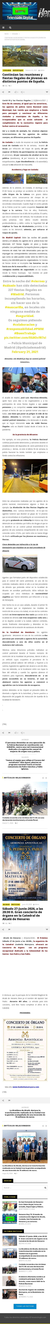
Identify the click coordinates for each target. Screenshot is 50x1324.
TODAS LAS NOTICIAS (25, 1306)
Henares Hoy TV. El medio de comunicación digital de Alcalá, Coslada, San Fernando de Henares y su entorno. (32, 1218)
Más (47, 92)
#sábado (9, 285)
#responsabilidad (19, 329)
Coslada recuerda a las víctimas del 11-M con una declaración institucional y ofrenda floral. (23, 819)
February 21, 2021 (25, 352)
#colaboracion (24, 325)
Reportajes (18, 70)
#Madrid (17, 294)
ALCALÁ (6, 904)
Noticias (16, 904)
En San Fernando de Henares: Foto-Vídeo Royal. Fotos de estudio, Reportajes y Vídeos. (31, 1204)
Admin (42, 70)
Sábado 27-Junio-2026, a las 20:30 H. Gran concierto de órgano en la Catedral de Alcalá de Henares (22, 914)
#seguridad (24, 316)
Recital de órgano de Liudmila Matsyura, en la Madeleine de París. (31, 1292)
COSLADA (7, 70)
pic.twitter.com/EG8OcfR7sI (25, 338)
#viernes (38, 281)
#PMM (39, 329)
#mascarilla (14, 307)
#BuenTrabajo (25, 333)
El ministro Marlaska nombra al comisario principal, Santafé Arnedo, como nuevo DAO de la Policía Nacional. (32, 1280)
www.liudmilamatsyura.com (26, 1087)
